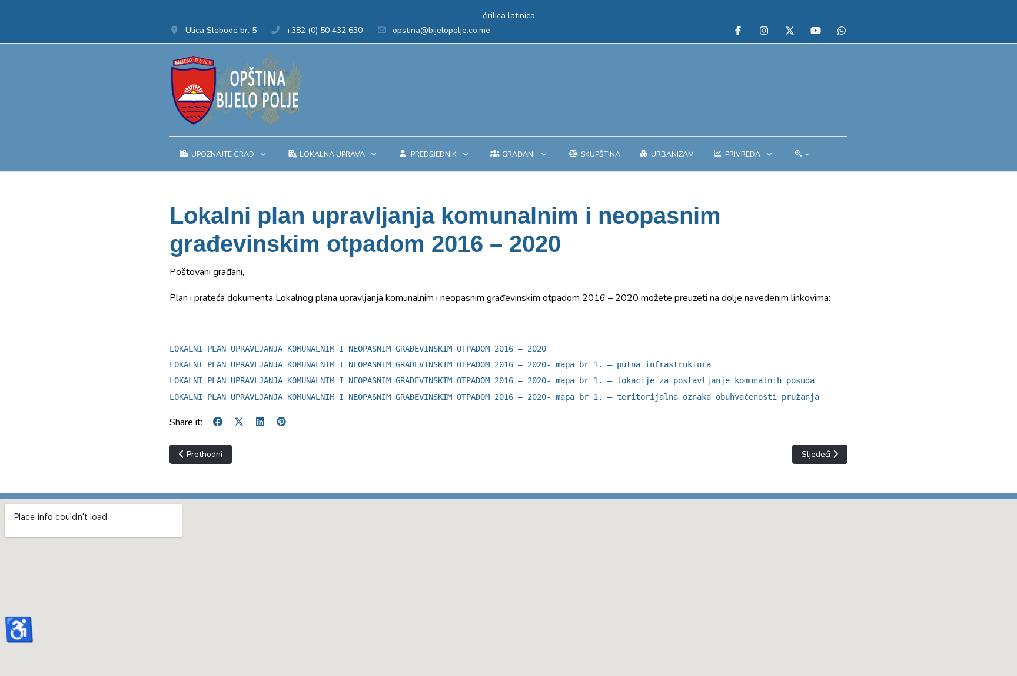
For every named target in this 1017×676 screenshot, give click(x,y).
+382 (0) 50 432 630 (324, 30)
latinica (521, 15)
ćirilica (494, 15)
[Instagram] (764, 31)
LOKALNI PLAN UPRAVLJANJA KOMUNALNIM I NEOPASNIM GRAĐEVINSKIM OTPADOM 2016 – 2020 (358, 348)
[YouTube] (816, 31)
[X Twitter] (790, 31)
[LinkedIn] (260, 422)
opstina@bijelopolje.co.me (441, 30)
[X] (239, 422)
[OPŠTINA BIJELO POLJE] (236, 90)
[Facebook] (738, 31)
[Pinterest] (281, 422)
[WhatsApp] (842, 31)
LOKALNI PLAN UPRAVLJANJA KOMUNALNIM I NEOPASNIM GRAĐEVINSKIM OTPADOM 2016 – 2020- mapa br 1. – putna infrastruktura (440, 364)
